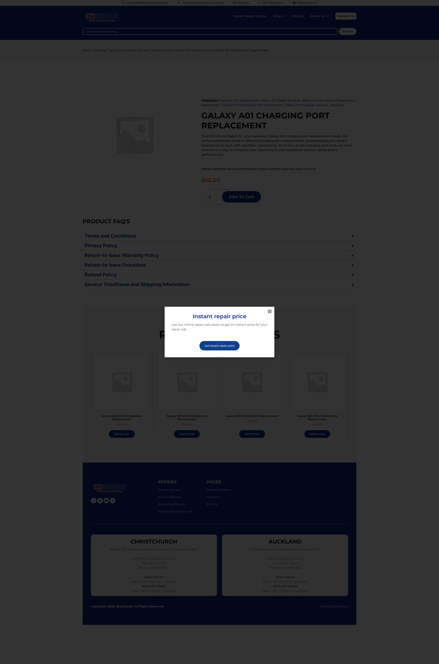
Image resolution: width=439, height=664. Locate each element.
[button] (269, 311)
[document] (219, 332)
